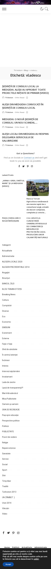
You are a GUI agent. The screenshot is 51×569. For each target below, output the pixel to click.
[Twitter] (23, 166)
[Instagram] (32, 166)
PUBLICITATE (8, 431)
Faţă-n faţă (7, 344)
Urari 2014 (6, 503)
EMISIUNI (6, 327)
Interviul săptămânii (11, 371)
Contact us (29, 157)
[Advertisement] (25, 40)
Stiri (4, 475)
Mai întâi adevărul (10, 393)
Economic (6, 322)
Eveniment (7, 333)
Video (4, 514)
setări (36, 559)
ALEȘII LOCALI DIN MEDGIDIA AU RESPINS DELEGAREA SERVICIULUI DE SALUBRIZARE (25, 137)
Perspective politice (11, 421)
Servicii (5, 459)
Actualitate (7, 251)
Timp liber (6, 481)
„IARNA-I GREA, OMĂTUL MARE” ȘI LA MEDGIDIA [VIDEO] (13, 183)
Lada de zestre (8, 382)
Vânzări (5, 508)
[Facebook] (19, 166)
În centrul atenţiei (10, 355)
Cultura (5, 300)
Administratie (8, 256)
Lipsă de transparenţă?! (12, 388)
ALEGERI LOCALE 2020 (12, 262)
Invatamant (7, 377)
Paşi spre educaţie (10, 415)
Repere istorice (9, 448)
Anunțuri (6, 278)
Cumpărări (7, 305)
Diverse (5, 311)
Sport (4, 470)
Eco (3, 316)
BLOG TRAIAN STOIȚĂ (12, 289)
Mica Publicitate (9, 399)
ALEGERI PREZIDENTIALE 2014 (15, 267)
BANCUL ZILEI (8, 283)
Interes (5, 366)
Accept (8, 564)
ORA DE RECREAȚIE (11, 409)
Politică (5, 426)
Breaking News (8, 294)
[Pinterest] (28, 166)
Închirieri (6, 360)
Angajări (6, 272)
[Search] (46, 9)
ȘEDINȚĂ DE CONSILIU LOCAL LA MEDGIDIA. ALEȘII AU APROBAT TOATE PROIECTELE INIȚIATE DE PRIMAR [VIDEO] (25, 90)
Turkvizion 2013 (9, 492)
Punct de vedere (9, 437)
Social (5, 464)
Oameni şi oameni (10, 404)
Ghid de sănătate (9, 349)
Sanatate (6, 453)
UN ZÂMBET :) (8, 497)
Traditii (5, 486)
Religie (5, 442)
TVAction (9, 97)
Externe (5, 338)
